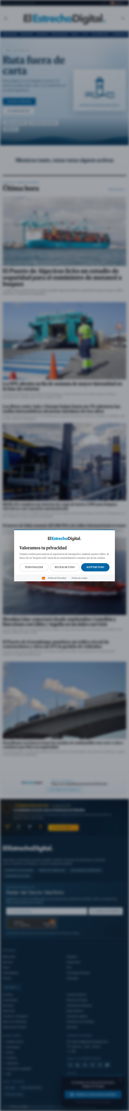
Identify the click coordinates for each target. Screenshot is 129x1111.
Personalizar (34, 567)
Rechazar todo (65, 567)
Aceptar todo (95, 567)
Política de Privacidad (57, 578)
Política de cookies (79, 578)
